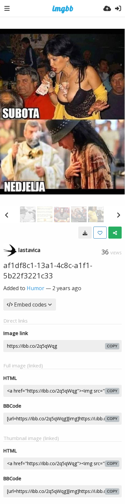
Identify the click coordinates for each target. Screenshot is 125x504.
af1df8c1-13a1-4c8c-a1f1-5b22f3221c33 (47, 270)
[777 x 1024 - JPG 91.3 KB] (85, 233)
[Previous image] (6, 215)
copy (112, 346)
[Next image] (118, 215)
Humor (35, 288)
